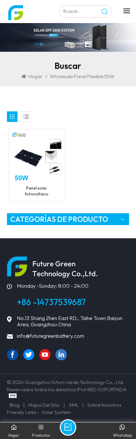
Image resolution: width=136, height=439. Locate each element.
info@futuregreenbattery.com (50, 336)
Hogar (35, 76)
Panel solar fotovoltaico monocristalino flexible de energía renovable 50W (36, 191)
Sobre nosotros (104, 405)
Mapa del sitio (44, 405)
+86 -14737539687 (51, 302)
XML (74, 405)
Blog (14, 405)
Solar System (56, 412)
